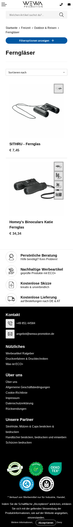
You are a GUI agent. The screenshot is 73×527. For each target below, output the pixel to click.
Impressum (12, 397)
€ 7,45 (14, 150)
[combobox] (31, 15)
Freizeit (25, 27)
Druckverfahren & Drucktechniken (27, 358)
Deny (59, 522)
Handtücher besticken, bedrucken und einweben (36, 437)
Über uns (11, 381)
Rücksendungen (16, 408)
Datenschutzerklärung (19, 403)
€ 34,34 (15, 233)
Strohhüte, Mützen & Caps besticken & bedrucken (30, 429)
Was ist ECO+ (14, 364)
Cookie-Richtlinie (16, 392)
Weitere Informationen (21, 522)
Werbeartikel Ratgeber (20, 353)
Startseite (12, 27)
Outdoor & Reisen (45, 27)
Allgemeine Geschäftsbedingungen (28, 387)
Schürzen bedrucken (19, 442)
